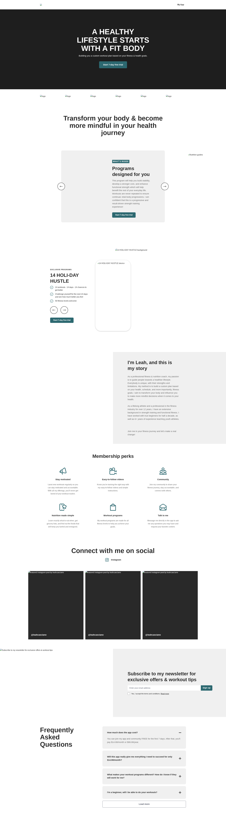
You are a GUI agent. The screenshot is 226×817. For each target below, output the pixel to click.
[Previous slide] (54, 310)
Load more (144, 804)
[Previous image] (61, 186)
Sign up (206, 688)
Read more (165, 694)
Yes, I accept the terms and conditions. (150, 694)
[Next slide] (64, 310)
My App (180, 5)
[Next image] (165, 186)
